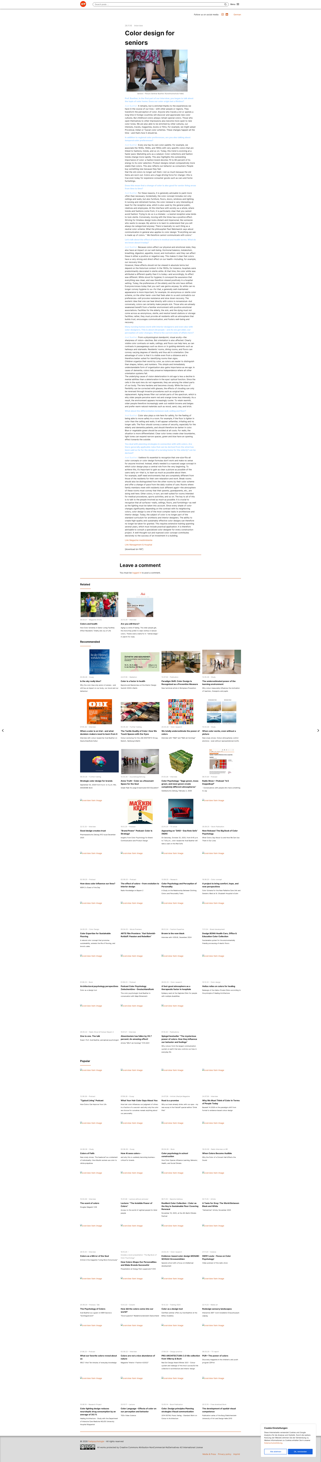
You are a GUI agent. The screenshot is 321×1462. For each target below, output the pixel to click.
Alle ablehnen (275, 1451)
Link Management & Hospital (138, 544)
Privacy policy (224, 1454)
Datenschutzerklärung (273, 1443)
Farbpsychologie (96, 1441)
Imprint (236, 1454)
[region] (288, 1440)
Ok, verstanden (300, 1451)
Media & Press (209, 1454)
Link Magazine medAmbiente (138, 540)
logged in (136, 572)
